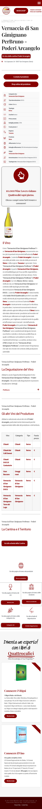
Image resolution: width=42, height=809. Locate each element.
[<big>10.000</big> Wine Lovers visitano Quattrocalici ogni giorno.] (21, 175)
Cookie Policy (25, 805)
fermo (10, 110)
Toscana (11, 133)
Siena (10, 139)
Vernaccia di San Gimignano (16, 96)
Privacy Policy (17, 805)
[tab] (21, 390)
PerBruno (6, 390)
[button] (39, 3)
